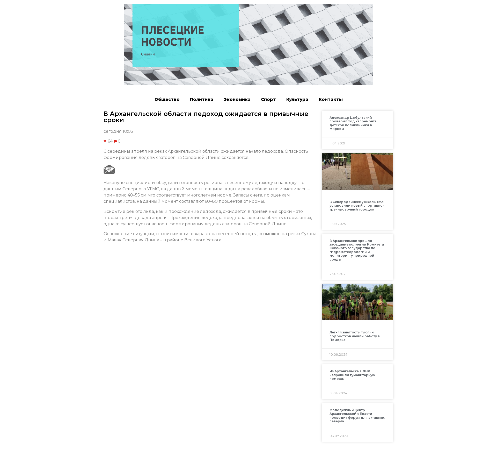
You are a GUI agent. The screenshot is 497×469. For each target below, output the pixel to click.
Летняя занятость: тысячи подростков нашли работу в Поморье (355, 336)
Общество (167, 99)
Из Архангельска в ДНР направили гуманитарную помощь (352, 375)
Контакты (331, 99)
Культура (297, 99)
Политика (201, 99)
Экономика (237, 99)
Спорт (268, 99)
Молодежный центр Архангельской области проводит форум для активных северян (357, 415)
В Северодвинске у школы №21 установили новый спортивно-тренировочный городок (357, 205)
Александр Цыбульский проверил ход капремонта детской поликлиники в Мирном (353, 123)
